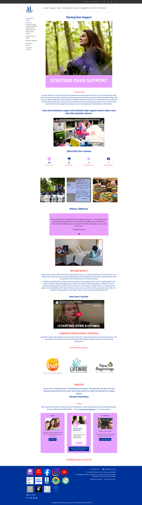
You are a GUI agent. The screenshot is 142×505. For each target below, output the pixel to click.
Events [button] (59, 8)
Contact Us (102, 8)
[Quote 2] (79, 233)
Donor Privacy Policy (110, 479)
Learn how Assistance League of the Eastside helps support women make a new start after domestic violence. (31, 28)
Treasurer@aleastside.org (87, 409)
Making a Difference (31, 40)
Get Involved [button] (67, 8)
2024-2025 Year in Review (31, 37)
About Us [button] (94, 8)
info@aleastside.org (110, 469)
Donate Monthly (105, 439)
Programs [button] (52, 8)
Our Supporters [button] (84, 8)
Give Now (53, 439)
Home (46, 8)
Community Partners (29, 48)
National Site (87, 1)
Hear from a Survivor (29, 44)
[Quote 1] (78, 233)
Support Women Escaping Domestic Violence (79, 449)
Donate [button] (75, 8)
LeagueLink (95, 1)
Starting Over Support (29, 19)
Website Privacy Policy (96, 479)
